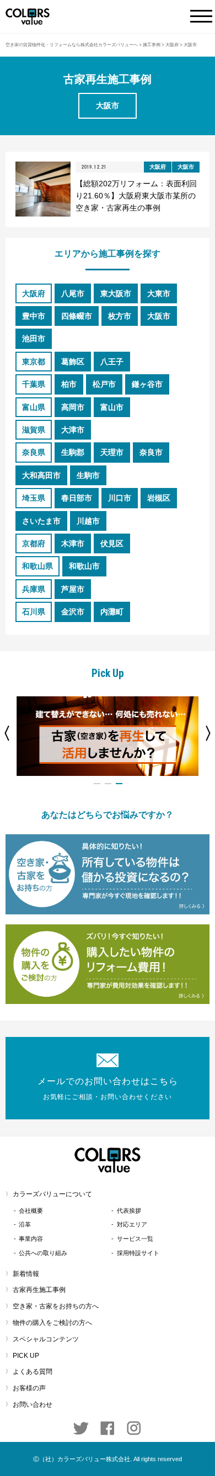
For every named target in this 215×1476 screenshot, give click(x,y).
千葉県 (33, 384)
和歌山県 (37, 566)
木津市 (72, 543)
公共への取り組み (43, 1253)
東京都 (33, 361)
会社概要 (31, 1210)
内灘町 (111, 611)
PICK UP (26, 1356)
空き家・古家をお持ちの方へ (56, 1306)
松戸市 (104, 384)
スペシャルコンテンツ (46, 1339)
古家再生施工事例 (39, 1290)
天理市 (111, 452)
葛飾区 (72, 361)
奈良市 (151, 452)
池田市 (33, 338)
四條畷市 (76, 316)
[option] (108, 736)
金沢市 (72, 611)
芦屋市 (72, 589)
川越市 (88, 521)
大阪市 (158, 316)
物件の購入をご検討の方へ (52, 1323)
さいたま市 (41, 521)
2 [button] (108, 783)
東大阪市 (115, 293)
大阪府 (33, 293)
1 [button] (97, 783)
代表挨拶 (129, 1210)
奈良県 (33, 452)
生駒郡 (72, 452)
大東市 (158, 293)
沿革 (25, 1224)
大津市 (72, 429)
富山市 (111, 407)
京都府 (33, 543)
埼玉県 (33, 497)
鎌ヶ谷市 (147, 384)
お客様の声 (29, 1388)
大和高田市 (41, 475)
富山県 (33, 407)
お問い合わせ (32, 1404)
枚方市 (119, 316)
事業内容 (31, 1238)
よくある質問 (32, 1371)
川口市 (119, 497)
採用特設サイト (138, 1253)
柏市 (69, 384)
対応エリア (132, 1224)
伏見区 (111, 543)
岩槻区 (158, 497)
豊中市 (33, 316)
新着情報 (26, 1274)
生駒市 (88, 475)
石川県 (33, 611)
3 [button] (119, 783)
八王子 (111, 361)
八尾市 (72, 293)
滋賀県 (33, 429)
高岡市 (72, 407)
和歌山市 (84, 566)
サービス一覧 (135, 1238)
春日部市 (76, 497)
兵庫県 (33, 589)
